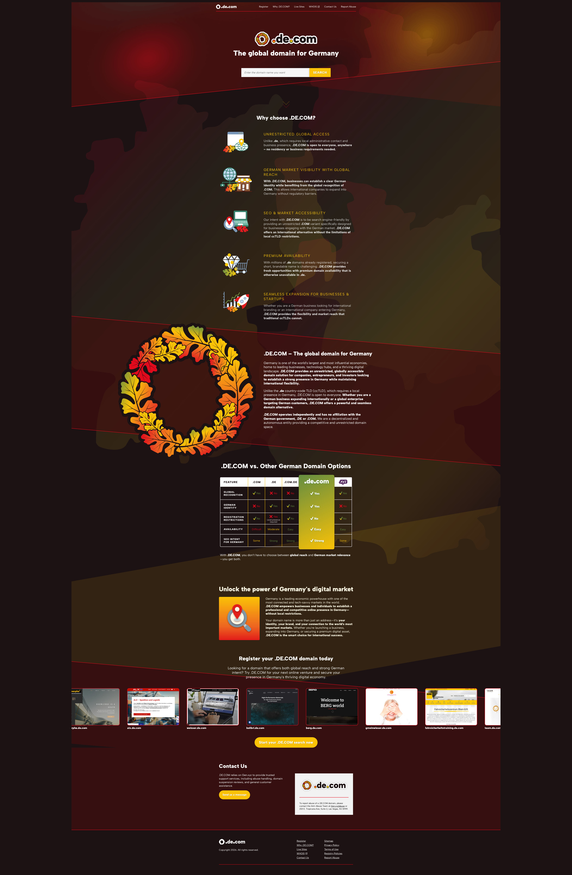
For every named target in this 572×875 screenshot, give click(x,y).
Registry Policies (333, 853)
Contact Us (330, 6)
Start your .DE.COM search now (286, 742)
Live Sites (299, 6)
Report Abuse (348, 6)
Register (263, 6)
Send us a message (235, 794)
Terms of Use (331, 849)
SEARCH (320, 72)
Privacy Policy (331, 845)
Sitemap (328, 841)
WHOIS (313, 6)
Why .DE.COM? (281, 6)
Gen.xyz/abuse (338, 806)
